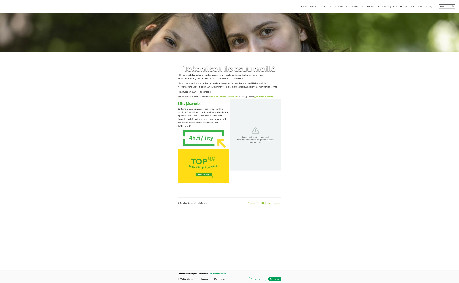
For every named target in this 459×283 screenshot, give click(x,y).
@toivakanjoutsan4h (263, 96)
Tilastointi (204, 279)
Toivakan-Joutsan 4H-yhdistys (224, 96)
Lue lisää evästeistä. (218, 274)
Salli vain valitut (257, 279)
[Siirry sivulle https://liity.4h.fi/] (203, 138)
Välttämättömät (186, 279)
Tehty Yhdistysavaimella (273, 203)
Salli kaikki (274, 279)
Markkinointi (219, 279)
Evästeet (251, 203)
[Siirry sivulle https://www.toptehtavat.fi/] (203, 166)
